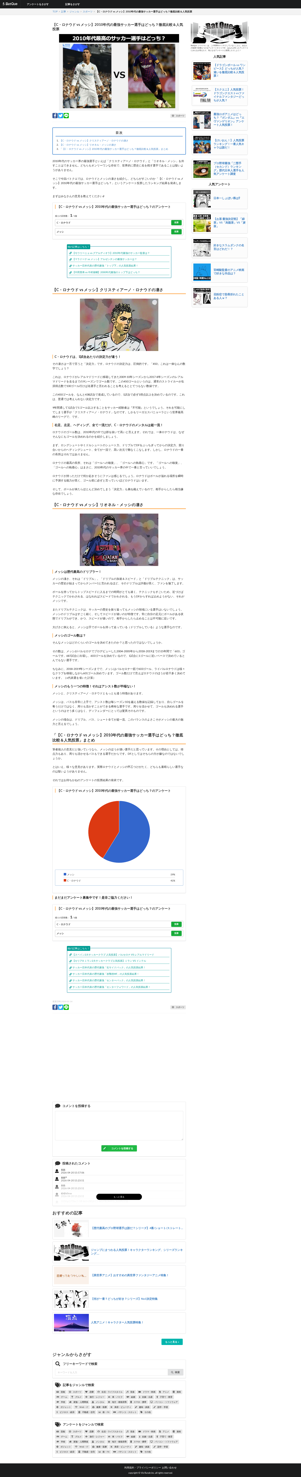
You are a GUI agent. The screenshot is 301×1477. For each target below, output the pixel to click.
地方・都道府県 (119, 1402)
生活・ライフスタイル (111, 1392)
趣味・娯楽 (144, 1407)
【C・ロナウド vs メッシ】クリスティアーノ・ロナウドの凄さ (94, 140)
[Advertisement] (119, 1059)
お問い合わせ (169, 1467)
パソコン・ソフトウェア (166, 1402)
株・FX (105, 1412)
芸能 (62, 1392)
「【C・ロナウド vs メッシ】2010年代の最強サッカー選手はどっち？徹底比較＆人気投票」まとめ (114, 148)
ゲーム (64, 1397)
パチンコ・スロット (127, 1412)
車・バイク (117, 1397)
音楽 (132, 1392)
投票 (176, 222)
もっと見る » (172, 1341)
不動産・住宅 (88, 1412)
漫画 (178, 1392)
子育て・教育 (166, 1397)
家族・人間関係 (80, 1402)
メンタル (99, 1402)
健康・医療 (101, 1407)
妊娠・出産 (147, 1397)
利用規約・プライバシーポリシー (142, 1467)
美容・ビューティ (122, 1407)
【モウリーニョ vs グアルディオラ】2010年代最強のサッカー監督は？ (111, 252)
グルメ (78, 1397)
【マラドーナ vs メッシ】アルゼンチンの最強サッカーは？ (104, 259)
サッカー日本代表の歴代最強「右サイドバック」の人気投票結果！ (109, 967)
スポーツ (77, 1392)
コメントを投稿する (122, 1148)
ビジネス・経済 (66, 1412)
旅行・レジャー (96, 1397)
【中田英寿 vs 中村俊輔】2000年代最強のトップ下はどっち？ (106, 272)
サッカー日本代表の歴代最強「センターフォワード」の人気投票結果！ (111, 986)
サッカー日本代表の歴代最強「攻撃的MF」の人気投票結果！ (105, 973)
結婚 (133, 1397)
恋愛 (91, 1392)
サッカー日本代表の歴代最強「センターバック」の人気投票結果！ (109, 980)
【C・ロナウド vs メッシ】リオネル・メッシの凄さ (88, 144)
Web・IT (83, 1407)
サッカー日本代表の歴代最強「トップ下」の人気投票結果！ (105, 265)
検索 (177, 1372)
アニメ (165, 1392)
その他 (147, 1412)
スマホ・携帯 (139, 1402)
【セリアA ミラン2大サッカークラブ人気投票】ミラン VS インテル (109, 960)
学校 (63, 1402)
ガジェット (65, 1407)
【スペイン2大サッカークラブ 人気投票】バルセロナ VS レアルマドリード (113, 954)
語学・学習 (162, 1407)
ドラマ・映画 (148, 1392)
